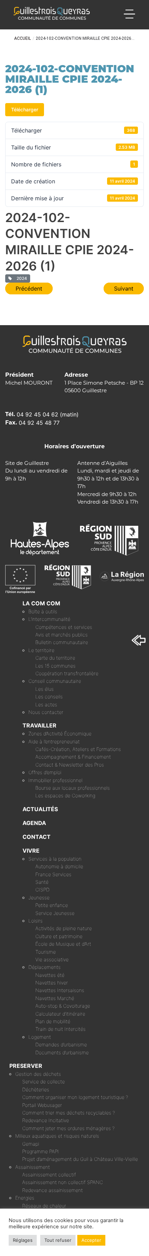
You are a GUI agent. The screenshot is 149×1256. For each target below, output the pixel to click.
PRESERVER (25, 1065)
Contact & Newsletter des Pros (69, 765)
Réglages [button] (23, 1240)
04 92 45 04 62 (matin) (48, 414)
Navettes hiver (51, 982)
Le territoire (41, 650)
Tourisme (45, 952)
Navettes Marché (54, 998)
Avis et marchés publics (61, 635)
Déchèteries (35, 1089)
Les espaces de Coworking (65, 795)
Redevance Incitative (45, 1120)
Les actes (46, 704)
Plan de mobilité (52, 1021)
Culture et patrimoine (58, 936)
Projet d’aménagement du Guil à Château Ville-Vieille (80, 1159)
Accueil (22, 38)
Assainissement (32, 1167)
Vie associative (52, 959)
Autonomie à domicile (59, 866)
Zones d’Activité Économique (59, 733)
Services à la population (54, 859)
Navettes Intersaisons (59, 990)
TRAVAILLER (39, 725)
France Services (53, 874)
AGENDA (34, 822)
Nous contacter (45, 712)
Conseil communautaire (54, 681)
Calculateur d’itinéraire (60, 1014)
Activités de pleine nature (63, 928)
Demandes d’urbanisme (61, 1044)
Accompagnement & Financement (73, 757)
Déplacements (44, 967)
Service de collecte (43, 1081)
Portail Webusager (42, 1105)
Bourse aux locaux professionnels (72, 788)
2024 (21, 278)
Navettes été (49, 975)
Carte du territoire (55, 658)
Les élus (44, 689)
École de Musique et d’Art (63, 944)
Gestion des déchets (38, 1074)
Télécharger (24, 109)
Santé (42, 882)
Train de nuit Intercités (60, 1029)
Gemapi (30, 1144)
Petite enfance (51, 905)
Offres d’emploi (44, 772)
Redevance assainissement (52, 1190)
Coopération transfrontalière (66, 673)
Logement (39, 1037)
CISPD (42, 889)
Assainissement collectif (49, 1174)
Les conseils (49, 696)
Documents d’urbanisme (62, 1052)
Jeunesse (39, 897)
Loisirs (35, 921)
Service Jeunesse (54, 913)
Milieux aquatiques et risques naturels (57, 1136)
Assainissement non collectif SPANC (62, 1182)
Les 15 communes (55, 666)
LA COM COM (41, 603)
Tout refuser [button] (57, 1240)
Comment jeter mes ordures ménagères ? (68, 1128)
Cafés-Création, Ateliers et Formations (78, 749)
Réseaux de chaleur (44, 1206)
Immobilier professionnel (55, 780)
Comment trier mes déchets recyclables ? (68, 1113)
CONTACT (37, 836)
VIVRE (31, 850)
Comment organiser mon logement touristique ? (75, 1097)
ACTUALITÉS (40, 809)
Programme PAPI (40, 1151)
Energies (24, 1198)
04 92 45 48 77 (39, 422)
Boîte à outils (42, 611)
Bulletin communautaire (61, 642)
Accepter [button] (91, 1240)
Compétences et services (63, 627)
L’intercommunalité (49, 619)
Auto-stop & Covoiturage (62, 1006)
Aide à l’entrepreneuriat (54, 741)
